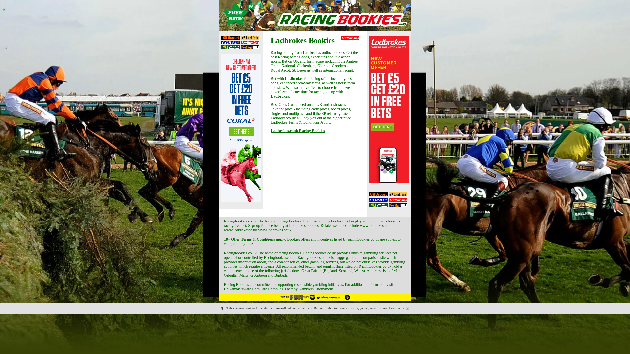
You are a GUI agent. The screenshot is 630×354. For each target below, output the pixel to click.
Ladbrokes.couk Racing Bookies (298, 131)
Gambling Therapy (283, 289)
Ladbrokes (312, 52)
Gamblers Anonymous (316, 289)
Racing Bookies (236, 284)
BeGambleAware (237, 289)
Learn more (396, 308)
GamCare (259, 289)
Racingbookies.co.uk (240, 253)
